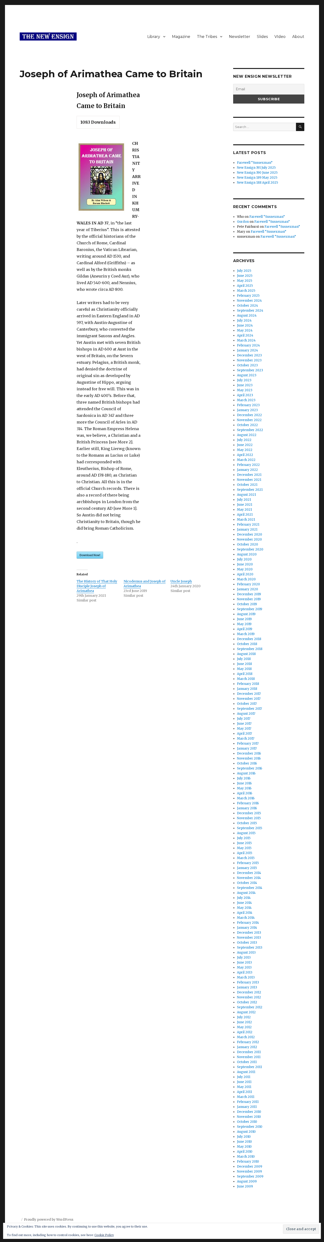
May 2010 (244, 1147)
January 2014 (247, 928)
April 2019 (244, 629)
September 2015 (249, 828)
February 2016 (248, 803)
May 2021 (244, 510)
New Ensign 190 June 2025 (257, 173)
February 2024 (248, 345)
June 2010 (244, 1142)
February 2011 (248, 1102)
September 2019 (249, 609)
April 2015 (244, 853)
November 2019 (249, 599)
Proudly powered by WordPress (48, 1220)
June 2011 (244, 1082)
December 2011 (249, 1052)
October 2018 (247, 644)
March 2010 (246, 1157)
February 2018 (248, 684)
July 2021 (244, 500)
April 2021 (245, 515)
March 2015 (246, 858)
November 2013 (249, 938)
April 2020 (245, 574)
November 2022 (249, 420)
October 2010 (247, 1122)
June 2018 (244, 664)
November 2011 (248, 1057)
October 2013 (247, 943)
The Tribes (207, 36)
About (298, 36)
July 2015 (243, 838)
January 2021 (247, 530)
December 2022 (249, 415)
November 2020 (249, 539)
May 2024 (245, 330)
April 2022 (245, 455)
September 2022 (250, 430)
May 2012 (244, 1027)
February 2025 (248, 296)
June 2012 (244, 1022)
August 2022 (246, 435)
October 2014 (247, 883)
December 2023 (249, 355)
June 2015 (244, 843)
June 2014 (244, 903)
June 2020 (245, 564)
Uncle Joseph (181, 581)
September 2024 (250, 311)
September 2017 (249, 709)
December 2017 (249, 694)
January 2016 (247, 808)
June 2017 (244, 724)
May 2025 (244, 281)
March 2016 (246, 798)
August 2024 (247, 316)
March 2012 (246, 1037)
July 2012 (244, 1017)
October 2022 (247, 425)
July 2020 (244, 559)
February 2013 (248, 982)
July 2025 (244, 271)
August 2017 (246, 714)
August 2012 (246, 1012)
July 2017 (243, 719)
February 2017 (248, 744)
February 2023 (248, 405)
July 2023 (244, 380)
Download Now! (89, 555)
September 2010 (249, 1127)
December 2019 (249, 594)
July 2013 (244, 957)
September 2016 (249, 768)
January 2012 (247, 1047)
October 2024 (247, 306)
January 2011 (247, 1107)
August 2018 (246, 654)
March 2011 (245, 1097)
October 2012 (247, 1002)
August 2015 (246, 833)
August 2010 (246, 1132)
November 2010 (249, 1117)
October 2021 (247, 485)
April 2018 (244, 674)
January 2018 (247, 689)
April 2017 (244, 734)
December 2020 (249, 534)
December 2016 (249, 753)
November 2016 (249, 758)
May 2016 (244, 788)
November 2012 (249, 997)
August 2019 (246, 614)
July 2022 (244, 440)
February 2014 (248, 923)
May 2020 (245, 569)
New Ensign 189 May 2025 (257, 178)
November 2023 (249, 360)
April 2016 (244, 793)
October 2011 (247, 1062)
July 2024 (244, 320)
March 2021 (246, 520)
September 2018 (249, 649)
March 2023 (246, 400)
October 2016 (247, 763)
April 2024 (245, 335)
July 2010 (244, 1137)
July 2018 (244, 659)
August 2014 (246, 893)
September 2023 (250, 370)
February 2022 (248, 465)
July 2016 (243, 778)
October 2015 (247, 823)
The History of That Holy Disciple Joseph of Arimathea (97, 586)
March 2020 (246, 579)
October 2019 (247, 604)
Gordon (243, 222)
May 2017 (244, 729)
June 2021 (244, 505)
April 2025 (245, 286)
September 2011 (249, 1067)
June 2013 (244, 962)
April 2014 (244, 913)
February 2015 (248, 863)
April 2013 (244, 972)
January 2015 (247, 868)
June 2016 (244, 783)
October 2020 (247, 544)
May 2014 (244, 908)
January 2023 (247, 410)
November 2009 (249, 1171)
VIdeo (280, 36)
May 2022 (244, 450)
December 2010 (249, 1112)
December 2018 (249, 639)
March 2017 (245, 739)
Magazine (181, 36)
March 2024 (246, 340)
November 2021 (249, 480)
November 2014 (249, 878)
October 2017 (247, 704)
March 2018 (246, 679)
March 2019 (246, 634)
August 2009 (247, 1181)
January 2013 (247, 987)
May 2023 (244, 390)
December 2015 (249, 813)
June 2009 (245, 1186)
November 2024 (249, 301)
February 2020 (248, 584)
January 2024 (247, 350)
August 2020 (247, 554)
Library (153, 36)
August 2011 (246, 1072)
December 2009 (249, 1167)
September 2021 (250, 490)
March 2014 (246, 918)
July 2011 (243, 1077)
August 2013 (246, 953)
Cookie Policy (104, 1235)
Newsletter (239, 36)
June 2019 (244, 619)
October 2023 (247, 365)
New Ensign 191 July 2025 (256, 168)
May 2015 (244, 848)
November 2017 (248, 699)
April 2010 (244, 1152)
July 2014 (244, 898)
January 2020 (247, 589)
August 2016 (246, 773)
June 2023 (245, 385)
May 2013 (244, 967)
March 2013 (246, 977)
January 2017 (247, 748)
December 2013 (249, 933)
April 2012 (244, 1032)
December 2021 (249, 475)
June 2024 (245, 325)
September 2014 (249, 888)
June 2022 (245, 445)
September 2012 (249, 1007)
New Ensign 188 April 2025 (257, 183)
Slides (262, 36)
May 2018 (244, 669)
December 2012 (249, 992)
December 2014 (249, 873)
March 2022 (246, 460)
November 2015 (249, 818)
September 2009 (250, 1176)
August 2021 (246, 495)
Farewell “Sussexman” (255, 163)
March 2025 (246, 291)
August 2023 (246, 375)
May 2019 (244, 624)
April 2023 (245, 395)
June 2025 (244, 276)
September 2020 (250, 549)
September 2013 (249, 948)
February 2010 (248, 1162)
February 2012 (248, 1042)
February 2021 (248, 525)
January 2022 (247, 470)
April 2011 (244, 1092)
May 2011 (244, 1087)
